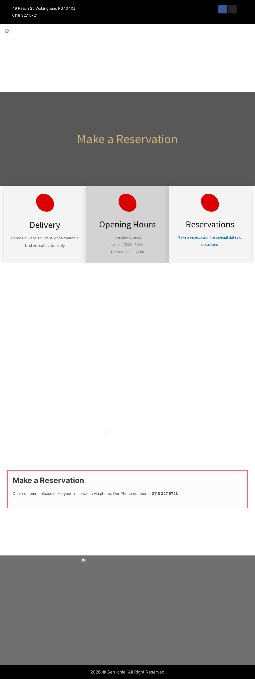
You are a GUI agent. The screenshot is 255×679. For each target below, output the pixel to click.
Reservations (210, 224)
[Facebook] (222, 9)
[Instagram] (232, 9)
